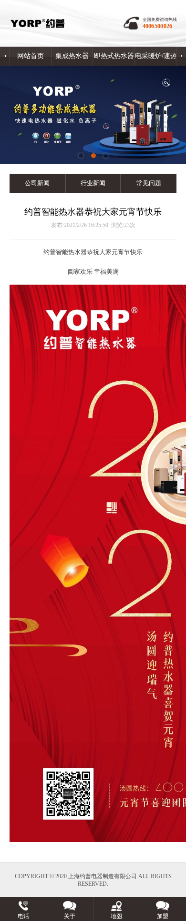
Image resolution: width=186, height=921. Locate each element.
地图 (116, 916)
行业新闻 (93, 183)
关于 (69, 916)
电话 (23, 916)
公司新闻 (37, 183)
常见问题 (148, 183)
